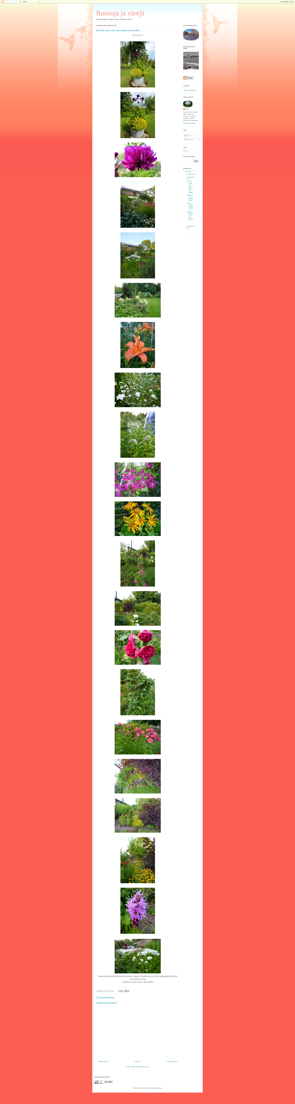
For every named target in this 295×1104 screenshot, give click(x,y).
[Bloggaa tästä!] (121, 991)
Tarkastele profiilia (189, 123)
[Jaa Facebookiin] (126, 991)
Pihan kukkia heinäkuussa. (190, 206)
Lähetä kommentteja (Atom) (140, 1067)
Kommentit (190, 139)
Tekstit (188, 135)
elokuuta (190, 174)
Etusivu (137, 1061)
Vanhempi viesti (172, 1061)
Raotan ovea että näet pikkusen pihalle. (190, 187)
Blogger (159, 1088)
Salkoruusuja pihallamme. (190, 197)
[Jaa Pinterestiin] (128, 991)
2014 (187, 172)
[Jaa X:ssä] (124, 991)
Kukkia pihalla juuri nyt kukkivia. (190, 216)
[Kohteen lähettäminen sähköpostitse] (119, 991)
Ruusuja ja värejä (120, 13)
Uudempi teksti (103, 1061)
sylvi (187, 109)
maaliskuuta (191, 226)
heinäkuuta (191, 177)
